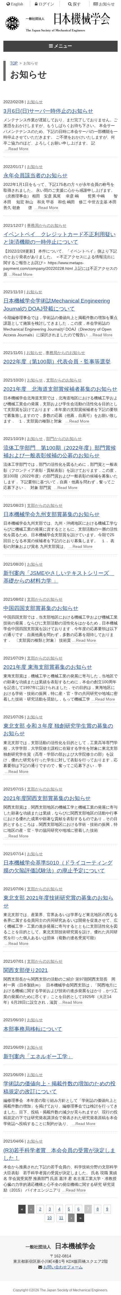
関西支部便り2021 (25, 970)
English (17, 4)
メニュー (62, 46)
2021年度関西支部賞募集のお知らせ (47, 798)
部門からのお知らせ (64, 438)
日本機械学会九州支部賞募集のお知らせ (51, 514)
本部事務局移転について (32, 1029)
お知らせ (107, 4)
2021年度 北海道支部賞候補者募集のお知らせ (60, 389)
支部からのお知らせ (64, 380)
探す (77, 4)
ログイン (46, 4)
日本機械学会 (61, 1246)
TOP (14, 63)
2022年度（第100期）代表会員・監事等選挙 (57, 362)
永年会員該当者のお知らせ (35, 175)
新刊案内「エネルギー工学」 (38, 1056)
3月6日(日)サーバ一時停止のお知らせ (48, 111)
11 (61, 1218)
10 (49, 1218)
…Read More (16, 148)
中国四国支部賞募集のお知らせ (40, 608)
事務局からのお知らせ (46, 225)
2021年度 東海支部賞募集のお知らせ (47, 667)
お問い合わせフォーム (63, 1267)
